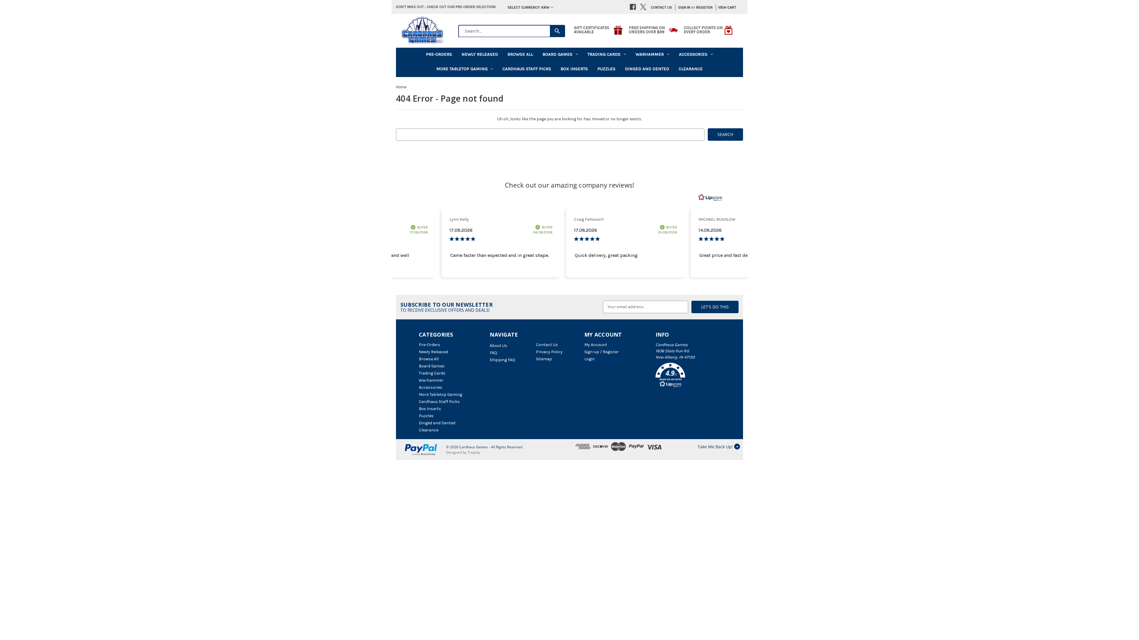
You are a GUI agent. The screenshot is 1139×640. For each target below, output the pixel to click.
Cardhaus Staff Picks (526, 68)
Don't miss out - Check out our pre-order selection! (446, 6)
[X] (643, 7)
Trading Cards (604, 54)
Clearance (691, 68)
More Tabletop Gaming (462, 68)
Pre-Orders (439, 54)
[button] (688, 376)
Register (704, 7)
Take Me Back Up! (715, 446)
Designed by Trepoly (463, 452)
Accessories (693, 54)
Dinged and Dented (647, 68)
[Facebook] (633, 7)
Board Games (557, 54)
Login (589, 358)
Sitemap (544, 358)
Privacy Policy (549, 351)
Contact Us (661, 7)
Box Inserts (574, 68)
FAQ (493, 352)
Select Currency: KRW (528, 7)
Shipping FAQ (502, 359)
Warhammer (650, 54)
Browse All (520, 54)
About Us (498, 345)
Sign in (684, 7)
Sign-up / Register (601, 351)
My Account (595, 344)
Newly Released (480, 54)
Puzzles (606, 68)
